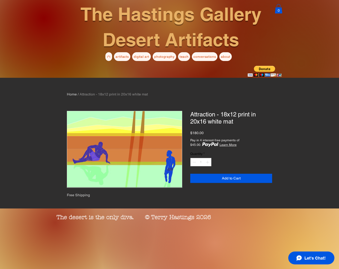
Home (72, 94)
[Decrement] (194, 162)
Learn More (228, 145)
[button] (278, 9)
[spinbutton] (201, 162)
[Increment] (208, 162)
